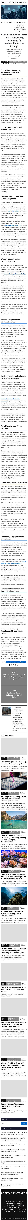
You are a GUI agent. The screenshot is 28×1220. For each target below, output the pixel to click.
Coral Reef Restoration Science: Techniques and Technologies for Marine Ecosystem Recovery (13, 877)
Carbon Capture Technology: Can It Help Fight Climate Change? (12, 1106)
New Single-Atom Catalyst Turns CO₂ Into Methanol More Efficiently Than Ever (13, 799)
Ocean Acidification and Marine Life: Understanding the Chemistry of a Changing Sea (13, 951)
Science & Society (18, 1211)
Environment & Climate (16, 61)
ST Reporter (22, 63)
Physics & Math (21, 1209)
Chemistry (7, 1211)
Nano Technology (14, 1207)
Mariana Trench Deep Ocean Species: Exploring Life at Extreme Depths (12, 914)
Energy (9, 757)
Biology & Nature (12, 1059)
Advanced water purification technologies (15, 273)
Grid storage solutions (13, 211)
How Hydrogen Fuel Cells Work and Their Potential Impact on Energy (13, 989)
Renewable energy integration (13, 225)
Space (21, 1202)
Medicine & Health (11, 1202)
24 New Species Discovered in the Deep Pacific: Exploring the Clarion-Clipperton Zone (13, 1024)
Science (24, 61)
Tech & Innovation (10, 1205)
